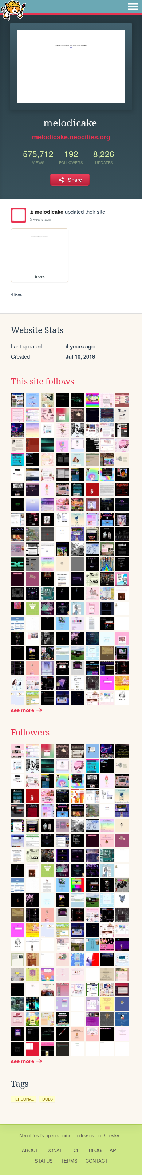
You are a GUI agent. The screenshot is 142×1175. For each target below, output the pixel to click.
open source (58, 1135)
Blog (95, 1150)
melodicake (49, 212)
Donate (56, 1150)
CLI (77, 1150)
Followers (30, 732)
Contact (97, 1160)
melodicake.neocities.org (71, 137)
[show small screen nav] (133, 6)
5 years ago (40, 219)
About (30, 1150)
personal (23, 1099)
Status (44, 1160)
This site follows (42, 381)
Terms (69, 1160)
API (114, 1150)
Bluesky (110, 1135)
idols (47, 1099)
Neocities (29, 1135)
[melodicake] (18, 215)
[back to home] (13, 10)
